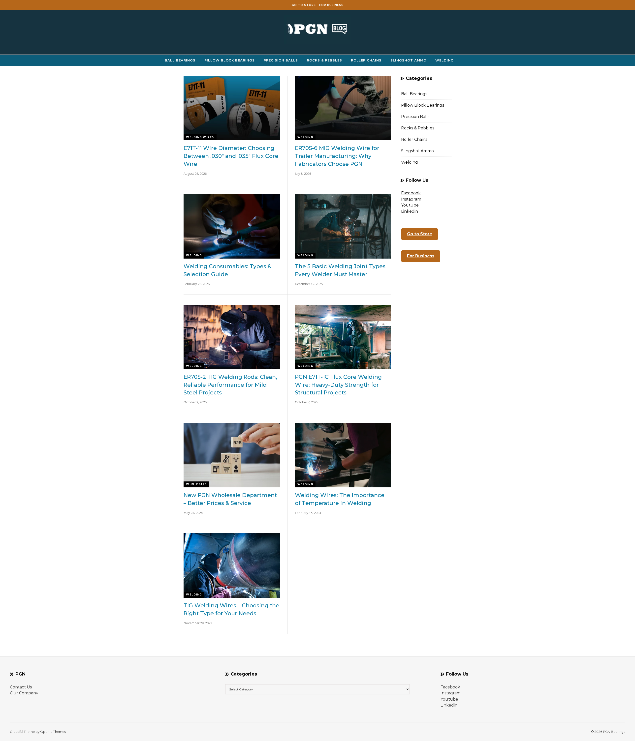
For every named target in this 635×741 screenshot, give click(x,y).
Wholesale (196, 484)
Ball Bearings (180, 60)
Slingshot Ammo (408, 60)
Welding (444, 60)
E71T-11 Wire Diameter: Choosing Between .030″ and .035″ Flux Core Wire (231, 156)
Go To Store (304, 5)
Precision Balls (281, 60)
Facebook (411, 193)
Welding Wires (200, 137)
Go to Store (419, 234)
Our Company (24, 693)
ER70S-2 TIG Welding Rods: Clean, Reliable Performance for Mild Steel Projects (230, 385)
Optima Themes (53, 732)
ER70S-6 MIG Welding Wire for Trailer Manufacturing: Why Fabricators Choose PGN (337, 156)
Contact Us (21, 687)
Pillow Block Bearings (229, 60)
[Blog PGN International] (317, 30)
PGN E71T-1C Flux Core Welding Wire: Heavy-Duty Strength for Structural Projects (338, 385)
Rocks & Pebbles (324, 60)
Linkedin (409, 211)
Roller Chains (366, 60)
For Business (331, 5)
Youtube (410, 205)
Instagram (411, 199)
